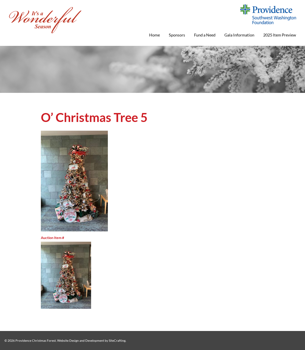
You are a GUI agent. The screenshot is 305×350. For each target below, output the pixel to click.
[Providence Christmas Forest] (45, 20)
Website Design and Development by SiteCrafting (91, 340)
